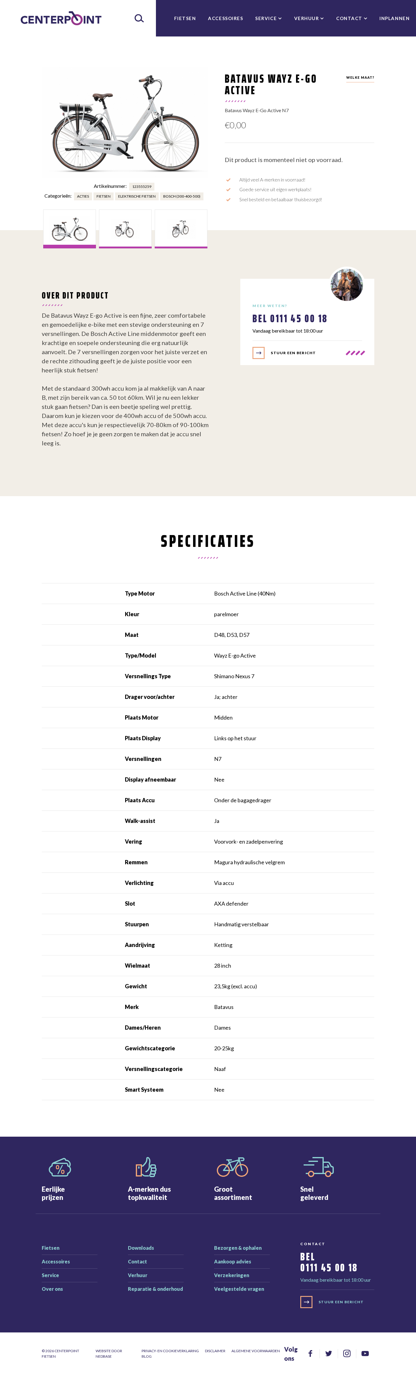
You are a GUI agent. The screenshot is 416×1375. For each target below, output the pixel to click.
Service (266, 18)
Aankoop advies (232, 1261)
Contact (349, 18)
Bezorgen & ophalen (238, 1248)
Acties (83, 196)
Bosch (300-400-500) (181, 196)
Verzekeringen (231, 1275)
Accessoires (225, 18)
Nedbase (104, 1356)
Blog (147, 1356)
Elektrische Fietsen (137, 196)
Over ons (52, 1289)
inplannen (394, 18)
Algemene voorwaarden (255, 1351)
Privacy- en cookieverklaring (170, 1351)
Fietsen (185, 18)
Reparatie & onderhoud (155, 1289)
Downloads (141, 1248)
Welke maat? (360, 77)
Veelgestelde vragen (239, 1289)
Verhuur (306, 18)
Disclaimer (215, 1351)
